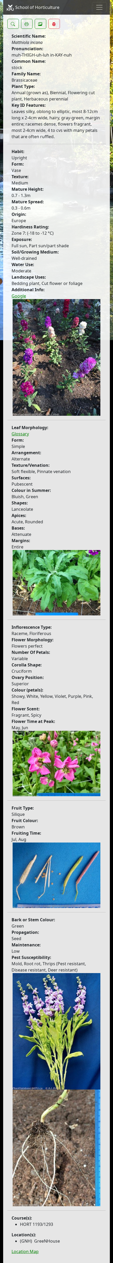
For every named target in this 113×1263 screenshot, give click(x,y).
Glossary (20, 434)
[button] (13, 24)
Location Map (25, 1251)
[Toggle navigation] (99, 7)
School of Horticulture (36, 7)
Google (19, 296)
